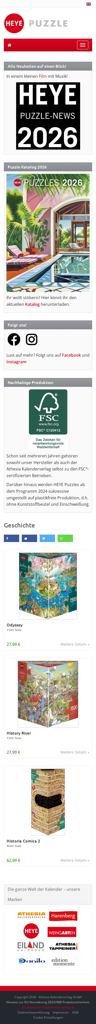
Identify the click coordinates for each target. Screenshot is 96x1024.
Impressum (61, 1012)
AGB (75, 1012)
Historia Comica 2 (23, 843)
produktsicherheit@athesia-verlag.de (48, 1007)
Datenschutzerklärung (33, 1012)
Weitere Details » (74, 644)
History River (19, 735)
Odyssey (15, 627)
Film (43, 76)
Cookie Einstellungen (48, 1017)
